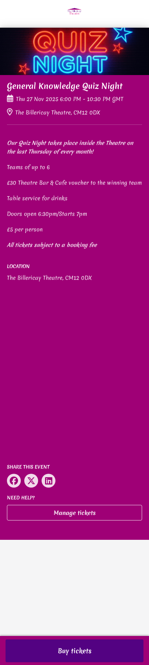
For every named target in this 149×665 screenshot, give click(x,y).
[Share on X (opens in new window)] (31, 481)
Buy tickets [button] (74, 650)
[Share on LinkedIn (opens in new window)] (48, 481)
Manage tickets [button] (75, 513)
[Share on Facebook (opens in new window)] (14, 481)
